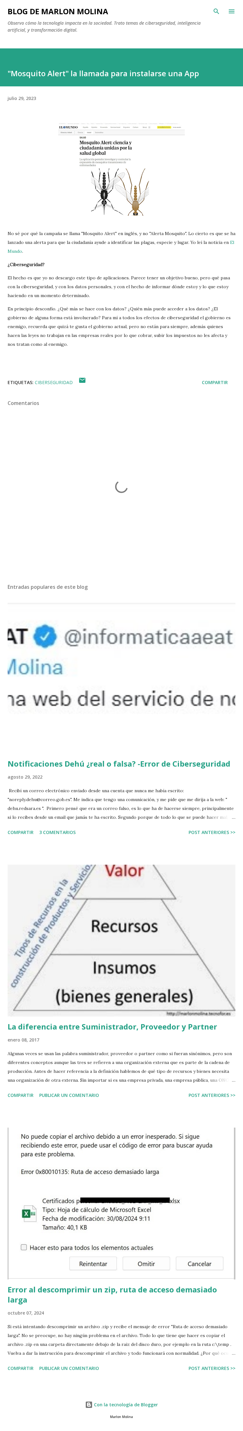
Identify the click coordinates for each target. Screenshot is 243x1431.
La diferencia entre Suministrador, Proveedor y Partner (112, 1026)
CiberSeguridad (54, 382)
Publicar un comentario (69, 1095)
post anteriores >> (212, 832)
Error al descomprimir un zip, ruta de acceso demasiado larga (112, 1294)
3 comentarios (57, 832)
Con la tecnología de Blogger (125, 1405)
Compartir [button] (215, 382)
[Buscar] (216, 11)
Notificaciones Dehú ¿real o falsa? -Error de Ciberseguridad (119, 763)
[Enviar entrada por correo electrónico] (82, 382)
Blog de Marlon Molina (58, 11)
